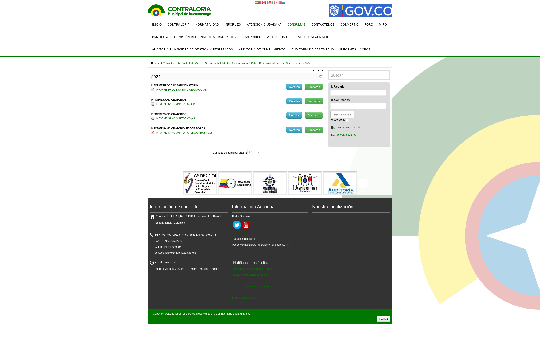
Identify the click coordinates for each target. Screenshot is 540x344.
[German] (270, 2)
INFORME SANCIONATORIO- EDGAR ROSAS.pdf (184, 132)
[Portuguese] (280, 2)
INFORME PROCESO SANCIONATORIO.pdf (181, 89)
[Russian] (283, 2)
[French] (266, 2)
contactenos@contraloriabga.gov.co (252, 268)
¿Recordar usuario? (344, 134)
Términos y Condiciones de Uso (250, 286)
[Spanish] (256, 2)
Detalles (294, 86)
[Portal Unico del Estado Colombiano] (360, 11)
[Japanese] (276, 2)
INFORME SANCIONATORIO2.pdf (175, 104)
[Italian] (273, 2)
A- (322, 71)
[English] (263, 2)
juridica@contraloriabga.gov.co (250, 274)
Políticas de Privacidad (245, 298)
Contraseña (341, 100)
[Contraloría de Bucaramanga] (179, 11)
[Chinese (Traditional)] (260, 2)
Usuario (338, 86)
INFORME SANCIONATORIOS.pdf (175, 118)
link (288, 244)
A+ (315, 71)
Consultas (169, 63)
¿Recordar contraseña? (346, 127)
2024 (253, 63)
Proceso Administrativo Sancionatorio (226, 63)
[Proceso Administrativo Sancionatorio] (321, 75)
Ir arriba (383, 318)
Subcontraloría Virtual (189, 63)
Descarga (313, 86)
